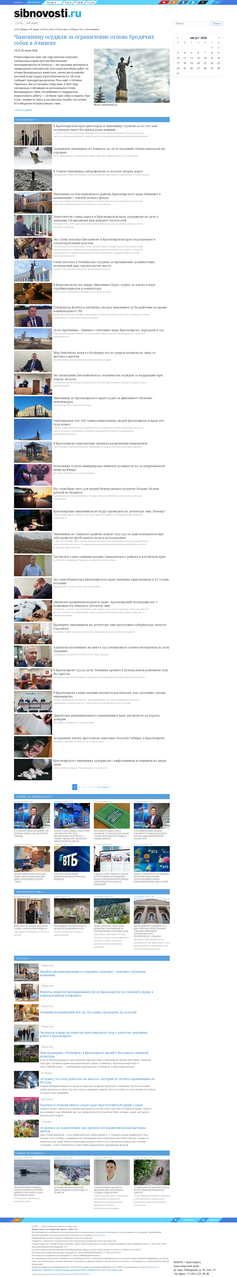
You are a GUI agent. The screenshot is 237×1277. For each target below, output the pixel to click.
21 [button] (205, 63)
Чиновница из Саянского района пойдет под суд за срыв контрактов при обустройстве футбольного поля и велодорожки (108, 536)
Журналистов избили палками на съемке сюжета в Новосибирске (31, 927)
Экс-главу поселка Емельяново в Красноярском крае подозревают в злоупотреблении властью (104, 241)
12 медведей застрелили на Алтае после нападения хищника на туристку (151, 1190)
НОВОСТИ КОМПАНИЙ (34, 796)
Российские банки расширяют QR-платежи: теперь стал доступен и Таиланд (31, 833)
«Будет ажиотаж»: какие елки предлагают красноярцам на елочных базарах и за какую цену (111, 928)
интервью (46, 1072)
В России (47, 29)
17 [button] (178, 63)
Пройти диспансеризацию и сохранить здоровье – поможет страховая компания (93, 973)
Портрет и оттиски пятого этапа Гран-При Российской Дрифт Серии (91, 1105)
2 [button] (218, 47)
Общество (76, 29)
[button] (177, 37)
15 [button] (212, 57)
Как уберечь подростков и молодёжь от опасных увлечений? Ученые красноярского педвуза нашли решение (111, 834)
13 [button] (198, 57)
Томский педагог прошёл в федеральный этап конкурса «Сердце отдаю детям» (108, 1190)
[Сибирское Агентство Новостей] (47, 13)
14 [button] (205, 57)
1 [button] (211, 47)
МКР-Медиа (32, 23)
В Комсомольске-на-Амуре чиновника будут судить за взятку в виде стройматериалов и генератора (104, 286)
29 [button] (212, 68)
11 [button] (184, 57)
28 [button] (205, 68)
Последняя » (103, 787)
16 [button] (218, 57)
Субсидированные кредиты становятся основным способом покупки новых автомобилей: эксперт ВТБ (150, 834)
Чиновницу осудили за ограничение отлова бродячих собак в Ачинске (84, 39)
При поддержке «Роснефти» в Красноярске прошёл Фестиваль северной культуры (94, 1054)
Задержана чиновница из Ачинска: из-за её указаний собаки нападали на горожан (109, 150)
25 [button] (184, 68)
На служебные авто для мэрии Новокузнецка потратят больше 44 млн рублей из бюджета (106, 490)
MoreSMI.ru (83, 1274)
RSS (17, 1220)
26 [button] (191, 68)
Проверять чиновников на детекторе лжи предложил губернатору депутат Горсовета (110, 626)
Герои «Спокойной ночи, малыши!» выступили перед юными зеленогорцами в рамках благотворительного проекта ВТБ (152, 877)
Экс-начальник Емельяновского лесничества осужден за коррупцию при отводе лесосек (108, 377)
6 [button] (198, 52)
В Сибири (22, 29)
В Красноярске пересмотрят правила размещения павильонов (100, 443)
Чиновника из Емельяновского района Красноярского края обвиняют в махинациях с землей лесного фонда (107, 196)
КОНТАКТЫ (189, 1220)
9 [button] (218, 52)
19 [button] (191, 63)
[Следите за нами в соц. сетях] (164, 2)
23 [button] (218, 63)
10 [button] (178, 57)
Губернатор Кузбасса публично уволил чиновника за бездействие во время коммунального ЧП (110, 309)
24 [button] (178, 68)
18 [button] (184, 63)
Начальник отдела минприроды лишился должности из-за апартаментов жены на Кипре (109, 468)
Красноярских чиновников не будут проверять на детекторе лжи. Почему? (109, 511)
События (46, 1121)
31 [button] (178, 73)
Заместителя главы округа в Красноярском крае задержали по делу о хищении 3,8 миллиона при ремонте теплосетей (106, 218)
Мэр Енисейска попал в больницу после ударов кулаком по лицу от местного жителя (104, 354)
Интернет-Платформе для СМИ (63, 1274)
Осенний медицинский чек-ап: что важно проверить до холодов (88, 1012)
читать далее (23, 110)
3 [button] (178, 52)
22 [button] (212, 63)
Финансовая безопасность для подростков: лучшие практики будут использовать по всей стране (30, 877)
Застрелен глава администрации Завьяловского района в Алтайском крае (109, 557)
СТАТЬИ (24, 958)
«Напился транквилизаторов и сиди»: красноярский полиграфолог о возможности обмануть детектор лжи (105, 604)
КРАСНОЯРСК (34, 2)
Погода (50, 2)
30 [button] (218, 68)
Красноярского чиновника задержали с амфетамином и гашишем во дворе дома (110, 762)
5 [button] (191, 52)
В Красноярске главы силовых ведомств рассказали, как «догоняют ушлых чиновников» (109, 694)
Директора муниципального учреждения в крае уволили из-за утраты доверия (106, 717)
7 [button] (205, 52)
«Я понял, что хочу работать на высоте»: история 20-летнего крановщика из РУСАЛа (97, 1080)
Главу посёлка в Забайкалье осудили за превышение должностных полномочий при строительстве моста (103, 264)
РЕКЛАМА (213, 1220)
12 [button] (191, 57)
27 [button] (198, 68)
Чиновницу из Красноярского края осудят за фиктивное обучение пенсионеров (102, 400)
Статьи (19, 23)
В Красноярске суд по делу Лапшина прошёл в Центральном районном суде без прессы (110, 672)
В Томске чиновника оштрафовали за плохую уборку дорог (98, 171)
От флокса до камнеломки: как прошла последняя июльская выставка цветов (93, 1129)
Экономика (92, 29)
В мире (35, 29)
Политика (61, 29)
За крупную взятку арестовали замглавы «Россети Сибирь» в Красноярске (109, 738)
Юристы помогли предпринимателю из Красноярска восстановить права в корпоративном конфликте (96, 993)
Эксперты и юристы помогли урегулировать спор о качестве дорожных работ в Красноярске (94, 1034)
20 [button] (198, 63)
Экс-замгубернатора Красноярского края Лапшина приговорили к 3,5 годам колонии (111, 581)
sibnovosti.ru (99, 1235)
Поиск (217, 23)
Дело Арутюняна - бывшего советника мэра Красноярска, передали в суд (108, 330)
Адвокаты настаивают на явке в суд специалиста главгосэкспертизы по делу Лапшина (111, 649)
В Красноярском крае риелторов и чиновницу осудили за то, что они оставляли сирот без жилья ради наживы (105, 128)
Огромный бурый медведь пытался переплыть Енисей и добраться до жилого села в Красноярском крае (28, 1191)
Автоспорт (47, 1099)
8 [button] (211, 52)
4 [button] (184, 52)
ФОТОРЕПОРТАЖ (30, 891)
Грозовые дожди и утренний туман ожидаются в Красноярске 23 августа (71, 1190)
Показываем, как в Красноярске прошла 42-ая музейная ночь (70, 927)
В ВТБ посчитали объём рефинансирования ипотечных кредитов (70, 876)
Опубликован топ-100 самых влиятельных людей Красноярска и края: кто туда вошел (108, 422)
